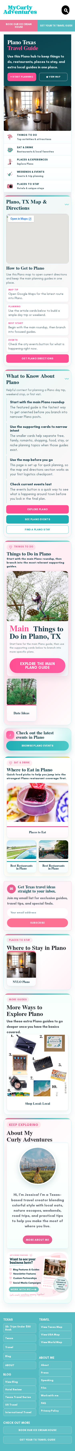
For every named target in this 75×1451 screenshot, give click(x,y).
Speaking (47, 1380)
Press (45, 1372)
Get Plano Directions (38, 358)
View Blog (11, 1381)
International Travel (18, 1412)
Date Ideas (21, 712)
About (45, 1364)
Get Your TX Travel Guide (37, 1439)
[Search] (65, 10)
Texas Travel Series (18, 1397)
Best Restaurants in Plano (21, 867)
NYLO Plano (21, 981)
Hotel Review (13, 1389)
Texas (9, 1338)
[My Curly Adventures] (31, 10)
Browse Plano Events (38, 745)
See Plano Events (37, 519)
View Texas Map (51, 1326)
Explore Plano (37, 509)
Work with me (49, 1395)
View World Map (51, 1342)
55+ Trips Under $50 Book (18, 1328)
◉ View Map (53, 77)
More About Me (37, 1239)
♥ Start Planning (21, 77)
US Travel (11, 1404)
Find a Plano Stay (37, 529)
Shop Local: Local (37, 1103)
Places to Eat (37, 832)
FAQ (43, 1403)
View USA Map (50, 1334)
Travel (9, 1347)
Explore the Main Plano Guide (37, 665)
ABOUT (9, 1365)
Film (43, 1387)
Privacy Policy (50, 1410)
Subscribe (37, 922)
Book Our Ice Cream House (19, 25)
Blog (8, 1356)
